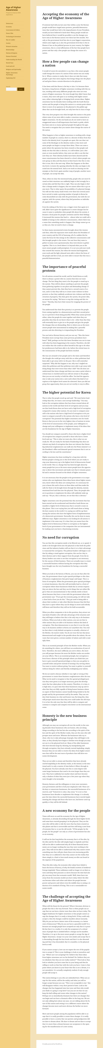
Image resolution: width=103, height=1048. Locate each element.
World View (9, 63)
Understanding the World (14, 59)
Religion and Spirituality (13, 69)
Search (8, 87)
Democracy (9, 23)
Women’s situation (11, 46)
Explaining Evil (10, 78)
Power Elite (9, 33)
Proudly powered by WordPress (52, 1044)
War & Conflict (10, 40)
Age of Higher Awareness (13, 8)
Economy (9, 27)
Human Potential (11, 56)
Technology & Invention (13, 36)
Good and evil (10, 66)
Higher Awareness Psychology (11, 74)
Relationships (10, 50)
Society (8, 43)
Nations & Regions (11, 53)
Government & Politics (13, 30)
